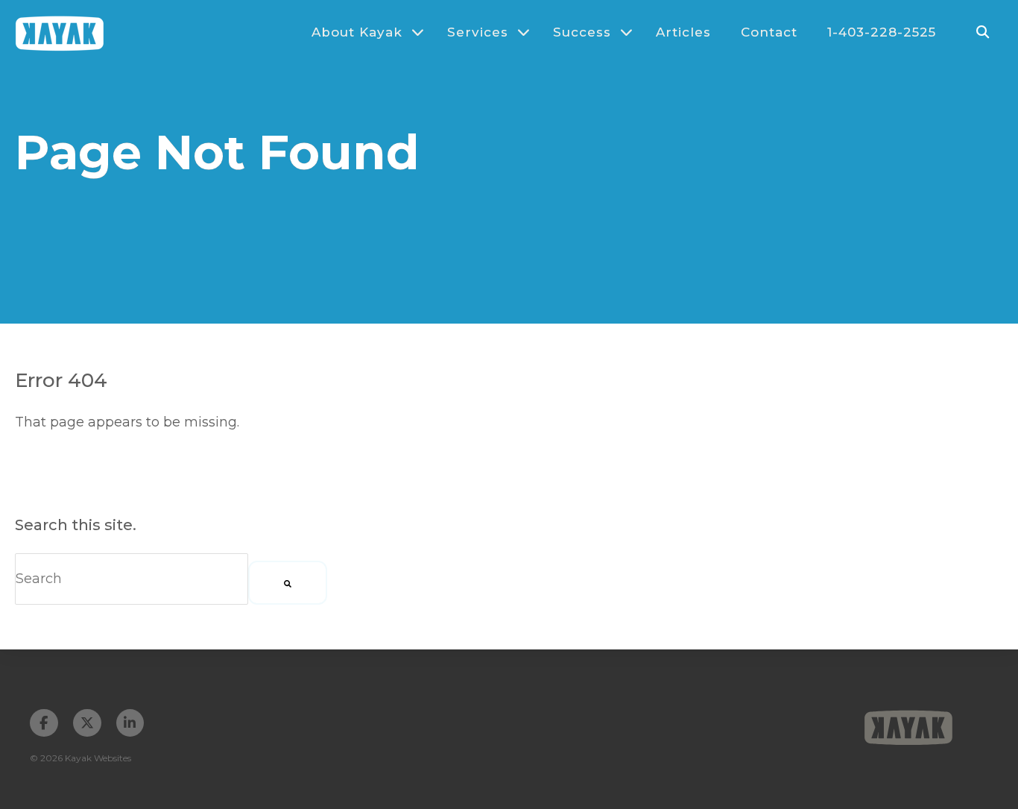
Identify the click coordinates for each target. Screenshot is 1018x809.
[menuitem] (361, 32)
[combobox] (131, 579)
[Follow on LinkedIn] (130, 723)
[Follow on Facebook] (44, 723)
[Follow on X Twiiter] (87, 723)
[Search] (287, 583)
